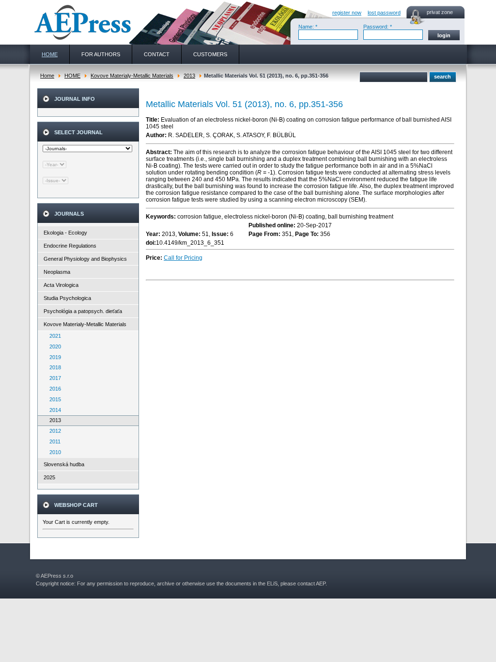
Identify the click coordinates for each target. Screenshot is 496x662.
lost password (384, 13)
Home (47, 76)
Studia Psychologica (67, 298)
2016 (53, 389)
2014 (53, 410)
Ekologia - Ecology (65, 233)
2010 (53, 452)
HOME (72, 76)
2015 (53, 399)
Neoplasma (57, 272)
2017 (53, 378)
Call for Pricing (183, 257)
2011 (53, 441)
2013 (189, 76)
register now (346, 13)
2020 (53, 346)
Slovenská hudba (64, 464)
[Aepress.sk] (81, 22)
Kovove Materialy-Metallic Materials (132, 76)
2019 (53, 357)
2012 (53, 431)
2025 (49, 477)
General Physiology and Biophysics (85, 259)
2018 (53, 367)
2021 (53, 336)
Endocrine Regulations (70, 246)
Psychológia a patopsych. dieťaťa (83, 311)
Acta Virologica (61, 285)
